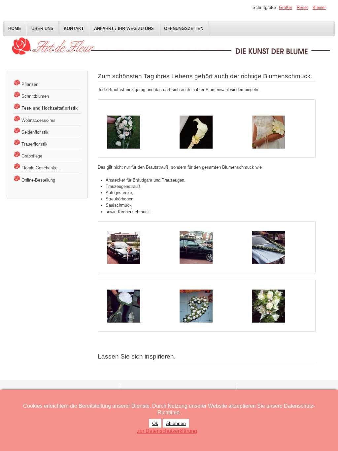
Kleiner (319, 7)
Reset (302, 7)
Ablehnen (176, 423)
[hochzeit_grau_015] (123, 305)
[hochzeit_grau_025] (268, 305)
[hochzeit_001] (123, 131)
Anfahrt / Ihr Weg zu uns (124, 28)
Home (14, 28)
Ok (155, 423)
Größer (285, 7)
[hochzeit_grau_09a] (268, 247)
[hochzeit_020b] (268, 131)
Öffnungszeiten (183, 28)
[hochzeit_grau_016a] (196, 305)
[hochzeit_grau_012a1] (123, 247)
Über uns (42, 28)
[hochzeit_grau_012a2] (196, 247)
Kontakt (74, 28)
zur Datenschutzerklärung (167, 431)
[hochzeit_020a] (196, 131)
